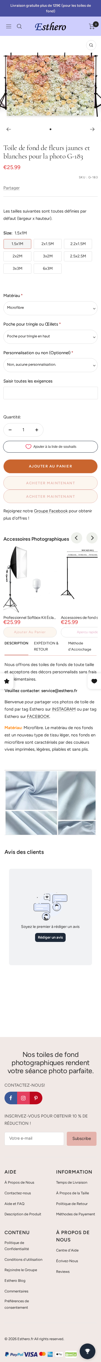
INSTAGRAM (64, 709)
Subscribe (81, 1138)
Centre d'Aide (67, 1250)
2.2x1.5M (78, 243)
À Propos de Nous (19, 1182)
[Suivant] (92, 129)
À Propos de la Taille (72, 1193)
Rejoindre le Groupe (20, 1270)
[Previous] (76, 537)
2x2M (17, 256)
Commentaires (16, 1291)
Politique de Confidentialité (16, 1246)
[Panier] (92, 26)
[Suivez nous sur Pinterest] (36, 1098)
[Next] (92, 537)
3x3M (17, 268)
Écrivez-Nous (67, 1261)
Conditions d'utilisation (23, 1259)
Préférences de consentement (16, 1304)
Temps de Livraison (71, 1182)
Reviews (63, 1271)
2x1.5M (48, 243)
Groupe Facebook (51, 510)
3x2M (48, 256)
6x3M (48, 268)
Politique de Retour (72, 1204)
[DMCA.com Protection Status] (71, 1354)
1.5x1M (17, 243)
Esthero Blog (15, 1280)
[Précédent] (8, 129)
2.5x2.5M (78, 256)
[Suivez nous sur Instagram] (23, 1098)
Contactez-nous (17, 1193)
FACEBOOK (38, 716)
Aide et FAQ (14, 1204)
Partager (11, 187)
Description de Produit (22, 1214)
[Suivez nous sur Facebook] (10, 1098)
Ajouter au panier (30, 632)
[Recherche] (19, 26)
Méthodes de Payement (75, 1214)
